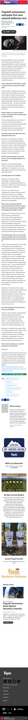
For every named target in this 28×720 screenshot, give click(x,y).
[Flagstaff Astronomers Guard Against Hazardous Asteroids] (13, 592)
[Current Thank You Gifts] (14, 539)
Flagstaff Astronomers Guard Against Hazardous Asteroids (13, 606)
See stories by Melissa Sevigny (16, 425)
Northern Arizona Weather (14, 495)
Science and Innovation (12, 395)
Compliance (6, 697)
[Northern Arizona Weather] (14, 482)
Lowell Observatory (11, 385)
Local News (9, 391)
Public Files (5, 691)
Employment (6, 694)
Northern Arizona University (13, 388)
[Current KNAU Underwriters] (14, 573)
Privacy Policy (6, 687)
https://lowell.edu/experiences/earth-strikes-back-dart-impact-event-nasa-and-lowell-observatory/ (13, 369)
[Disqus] (14, 647)
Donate (23, 2)
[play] (2, 718)
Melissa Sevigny (5, 24)
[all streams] (26, 718)
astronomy (8, 382)
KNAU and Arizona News (12, 378)
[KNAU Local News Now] (14, 447)
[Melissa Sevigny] (4, 408)
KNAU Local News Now (14, 463)
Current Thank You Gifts (14, 559)
